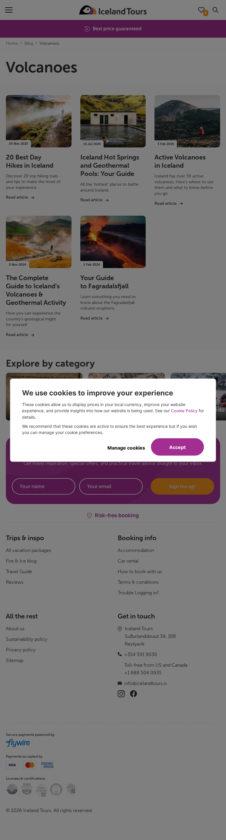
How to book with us (140, 571)
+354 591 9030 (140, 654)
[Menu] (8, 10)
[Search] (215, 10)
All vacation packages (28, 550)
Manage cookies (126, 447)
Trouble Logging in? (138, 592)
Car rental (128, 560)
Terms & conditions (138, 582)
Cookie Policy (184, 410)
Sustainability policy (26, 639)
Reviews (15, 582)
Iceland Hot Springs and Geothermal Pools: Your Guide (109, 165)
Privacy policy (21, 649)
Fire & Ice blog (21, 560)
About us (15, 628)
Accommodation (136, 550)
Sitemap (14, 660)
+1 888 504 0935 (143, 672)
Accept (177, 447)
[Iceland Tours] (113, 10)
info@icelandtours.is (145, 683)
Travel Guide (19, 571)
